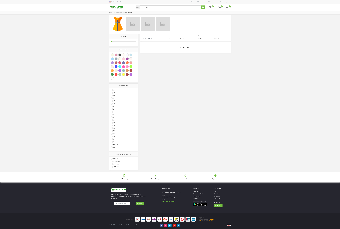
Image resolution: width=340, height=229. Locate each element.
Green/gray (116, 161)
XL (114, 112)
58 (114, 131)
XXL (114, 114)
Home (110, 12)
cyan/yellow (116, 164)
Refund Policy (197, 196)
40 (114, 95)
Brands (197, 36)
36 (114, 90)
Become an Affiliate (206, 2)
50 (114, 120)
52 (114, 123)
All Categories (117, 12)
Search (143, 36)
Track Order (216, 2)
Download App (189, 2)
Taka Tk (119, 2)
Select (214, 36)
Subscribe (140, 203)
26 (114, 136)
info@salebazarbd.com (168, 201)
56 (114, 128)
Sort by (180, 36)
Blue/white (116, 158)
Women (130, 12)
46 (114, 133)
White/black (116, 167)
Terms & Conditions (126, 225)
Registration (228, 2)
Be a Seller (197, 2)
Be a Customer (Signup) (199, 201)
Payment (195, 198)
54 (114, 125)
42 (114, 98)
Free (114, 147)
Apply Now (218, 206)
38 (114, 93)
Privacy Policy (136, 225)
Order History (217, 194)
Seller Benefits (197, 191)
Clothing (124, 12)
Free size (115, 144)
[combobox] (187, 38)
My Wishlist (217, 196)
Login (221, 2)
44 (114, 101)
